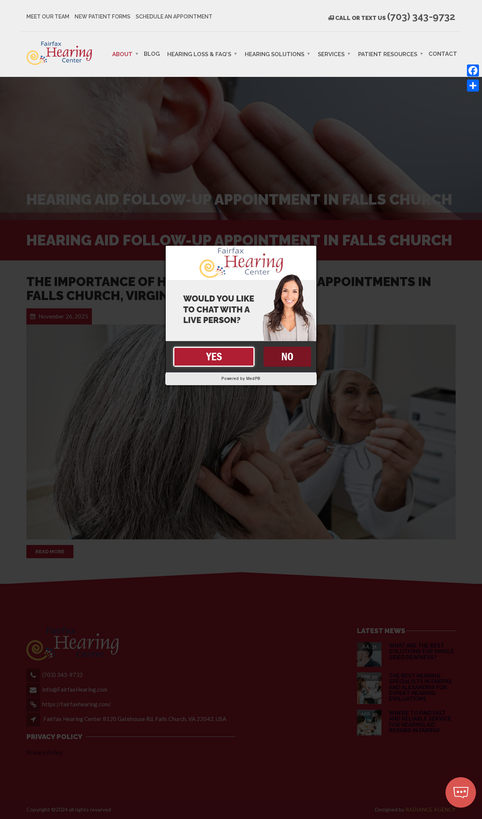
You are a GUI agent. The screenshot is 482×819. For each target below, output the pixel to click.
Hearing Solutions (274, 54)
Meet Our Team (47, 17)
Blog (152, 53)
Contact (443, 53)
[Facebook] (472, 70)
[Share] (472, 85)
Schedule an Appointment (174, 17)
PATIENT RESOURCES (387, 54)
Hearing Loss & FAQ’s (199, 54)
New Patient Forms (102, 17)
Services (331, 54)
